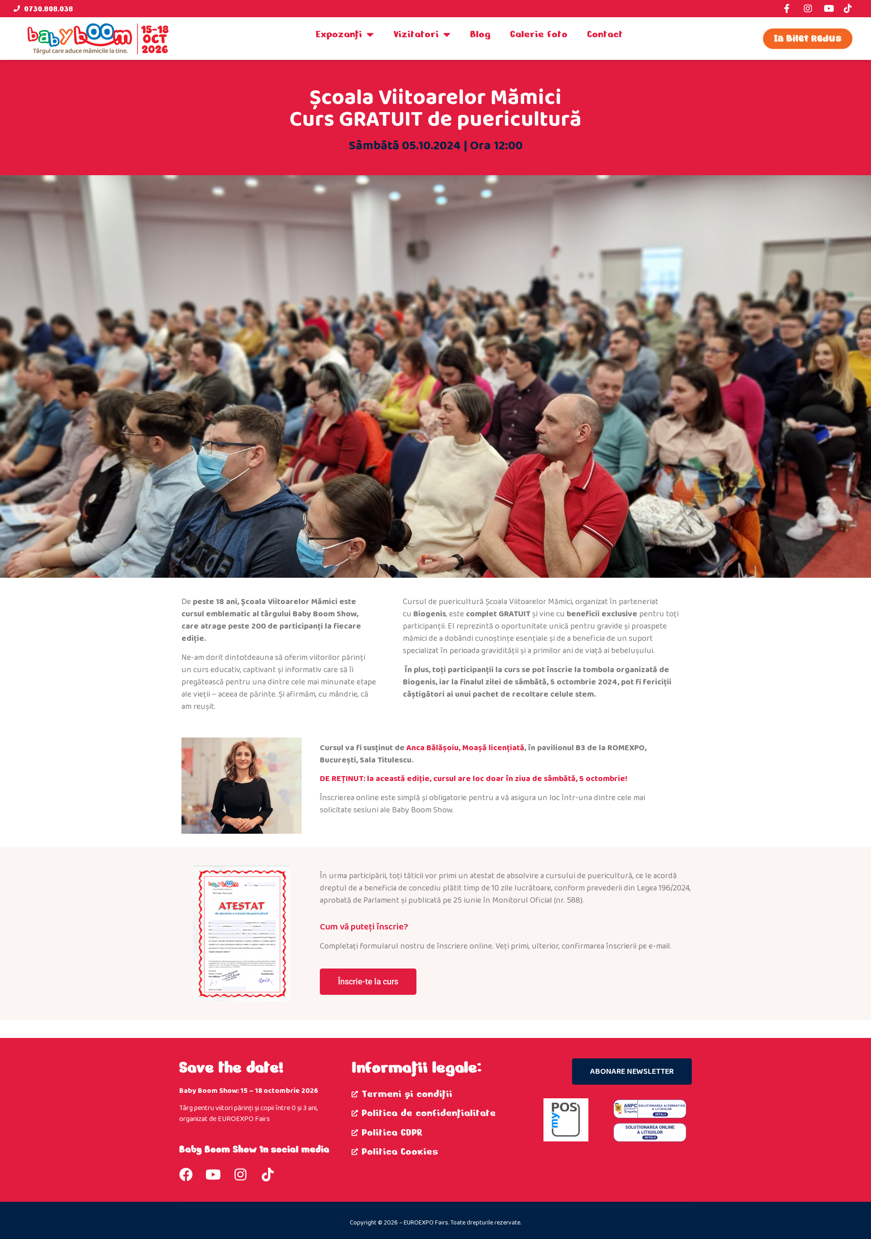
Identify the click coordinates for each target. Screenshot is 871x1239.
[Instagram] (240, 1174)
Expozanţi (339, 34)
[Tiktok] (267, 1174)
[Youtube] (213, 1174)
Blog (480, 34)
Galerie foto (539, 34)
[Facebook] (186, 1174)
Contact (605, 34)
